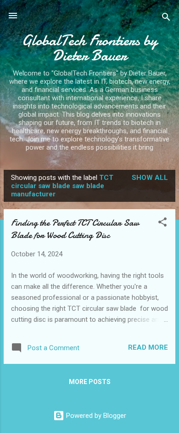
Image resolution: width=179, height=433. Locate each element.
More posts (90, 381)
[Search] (166, 18)
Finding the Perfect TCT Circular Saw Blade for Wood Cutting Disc (75, 228)
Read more (148, 347)
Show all (150, 177)
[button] (162, 223)
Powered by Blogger (95, 415)
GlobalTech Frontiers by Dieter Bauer (89, 48)
